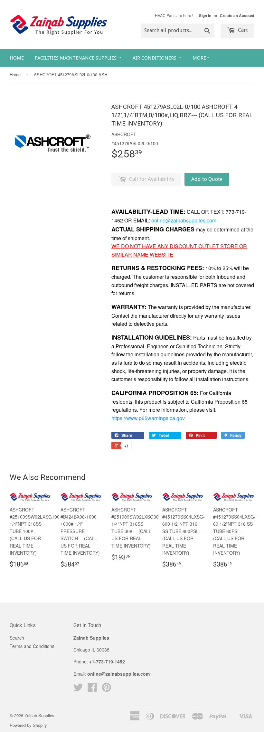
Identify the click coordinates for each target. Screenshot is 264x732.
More (199, 58)
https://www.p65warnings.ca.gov (148, 418)
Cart (242, 30)
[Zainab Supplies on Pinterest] (106, 689)
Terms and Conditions (32, 646)
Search (17, 637)
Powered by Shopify (28, 725)
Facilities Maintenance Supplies (76, 58)
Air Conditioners (155, 58)
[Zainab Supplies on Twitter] (78, 689)
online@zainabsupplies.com (183, 220)
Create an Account (237, 15)
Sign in (205, 15)
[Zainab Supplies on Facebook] (92, 689)
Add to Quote (206, 179)
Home (17, 58)
